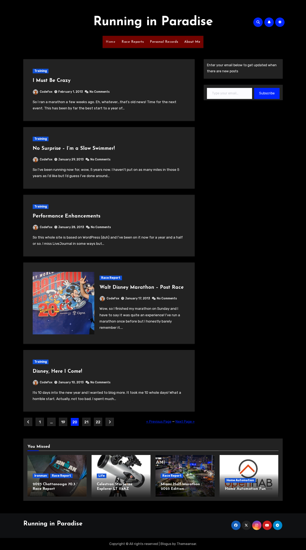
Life (101, 476)
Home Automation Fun (245, 489)
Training (40, 71)
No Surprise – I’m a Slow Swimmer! (74, 148)
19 (63, 422)
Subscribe (267, 93)
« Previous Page (158, 422)
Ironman (40, 476)
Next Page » (185, 422)
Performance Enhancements (66, 216)
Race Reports (133, 42)
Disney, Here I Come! (57, 371)
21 (86, 422)
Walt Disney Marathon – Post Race (142, 287)
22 (98, 422)
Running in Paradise (153, 22)
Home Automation (240, 480)
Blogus (165, 544)
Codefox (46, 92)
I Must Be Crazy (52, 80)
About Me (192, 42)
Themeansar (186, 544)
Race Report (110, 278)
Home (110, 42)
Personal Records (164, 42)
